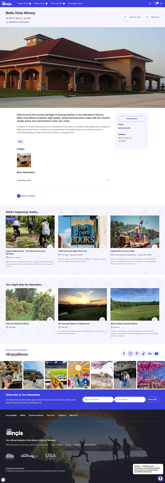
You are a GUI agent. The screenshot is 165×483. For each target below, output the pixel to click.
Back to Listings (28, 196)
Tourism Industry (36, 415)
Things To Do (22, 3)
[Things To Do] (30, 3)
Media (22, 415)
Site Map (78, 445)
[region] (150, 3)
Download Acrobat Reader (15, 468)
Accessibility (11, 415)
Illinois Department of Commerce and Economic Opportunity (27, 445)
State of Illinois (57, 445)
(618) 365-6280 (124, 128)
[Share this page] (147, 17)
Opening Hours (24, 180)
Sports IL (62, 415)
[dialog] (3, 480)
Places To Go (39, 3)
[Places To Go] (46, 3)
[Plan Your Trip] (63, 3)
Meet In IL (74, 415)
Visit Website (131, 119)
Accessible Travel (75, 3)
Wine (20, 141)
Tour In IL (51, 415)
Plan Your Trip (56, 3)
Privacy (68, 445)
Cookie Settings (90, 445)
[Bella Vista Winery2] (24, 160)
